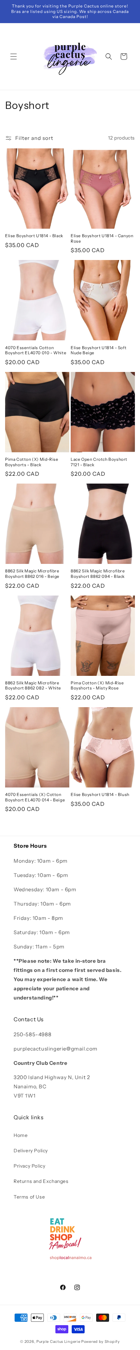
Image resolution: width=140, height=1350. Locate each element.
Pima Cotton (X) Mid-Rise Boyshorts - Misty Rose (97, 685)
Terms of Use (29, 1197)
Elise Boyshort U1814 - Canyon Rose (102, 238)
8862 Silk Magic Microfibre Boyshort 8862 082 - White (33, 685)
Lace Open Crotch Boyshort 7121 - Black (99, 462)
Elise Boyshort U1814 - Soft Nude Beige (98, 350)
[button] (13, 56)
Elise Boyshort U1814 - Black (34, 235)
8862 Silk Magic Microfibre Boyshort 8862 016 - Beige (32, 573)
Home (21, 1135)
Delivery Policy (31, 1151)
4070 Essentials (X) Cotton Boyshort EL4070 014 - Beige (35, 797)
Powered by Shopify (100, 1341)
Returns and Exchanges (41, 1181)
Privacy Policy (29, 1166)
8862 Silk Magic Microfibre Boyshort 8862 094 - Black (98, 573)
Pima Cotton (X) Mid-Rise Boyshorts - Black (31, 462)
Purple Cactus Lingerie (58, 1341)
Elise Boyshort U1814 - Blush (100, 794)
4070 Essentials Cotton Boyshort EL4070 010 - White (35, 350)
